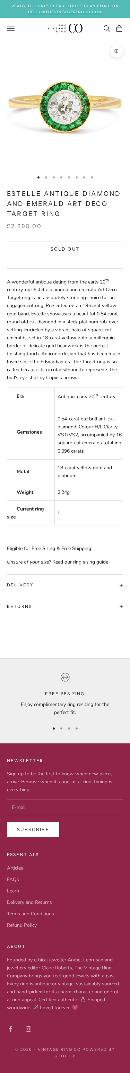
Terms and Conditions (30, 913)
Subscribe (33, 830)
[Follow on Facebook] (10, 1029)
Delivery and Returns (29, 902)
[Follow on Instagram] (28, 1029)
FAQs (13, 879)
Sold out (65, 249)
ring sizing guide (90, 562)
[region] (65, 694)
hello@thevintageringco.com (65, 12)
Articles (15, 868)
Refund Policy (22, 925)
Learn (13, 891)
